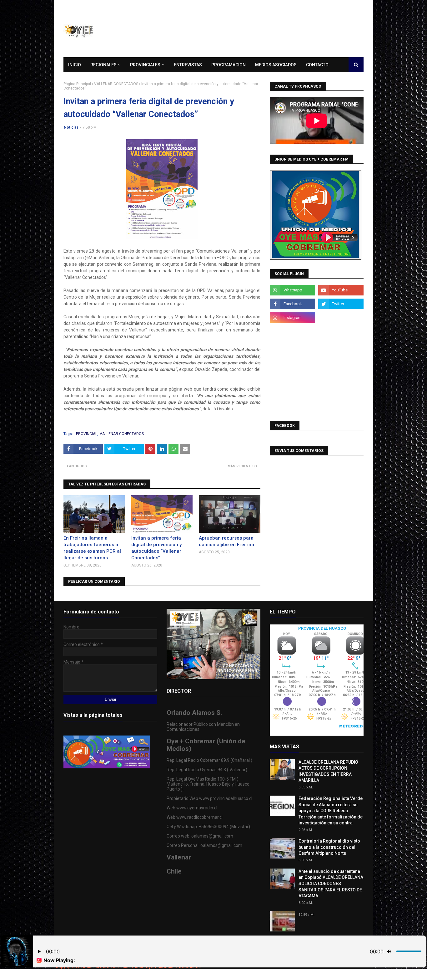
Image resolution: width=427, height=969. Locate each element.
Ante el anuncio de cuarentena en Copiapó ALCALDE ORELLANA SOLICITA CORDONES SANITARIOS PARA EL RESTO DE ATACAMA (331, 883)
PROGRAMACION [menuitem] (228, 64)
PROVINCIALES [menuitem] (145, 64)
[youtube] (341, 290)
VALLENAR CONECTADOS (116, 84)
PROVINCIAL (86, 434)
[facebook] (292, 304)
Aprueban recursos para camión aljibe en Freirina (226, 541)
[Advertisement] (317, 371)
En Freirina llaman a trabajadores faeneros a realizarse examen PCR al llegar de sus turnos (92, 548)
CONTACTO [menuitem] (317, 64)
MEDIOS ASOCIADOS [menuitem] (276, 64)
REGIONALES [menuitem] (103, 64)
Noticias (71, 127)
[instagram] (292, 317)
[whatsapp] (292, 290)
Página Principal (77, 84)
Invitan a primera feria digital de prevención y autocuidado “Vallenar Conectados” (156, 548)
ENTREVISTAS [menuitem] (188, 64)
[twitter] (341, 304)
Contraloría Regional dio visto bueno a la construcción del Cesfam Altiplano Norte (329, 847)
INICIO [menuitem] (74, 64)
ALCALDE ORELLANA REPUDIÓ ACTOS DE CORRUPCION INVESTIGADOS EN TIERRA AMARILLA (328, 771)
